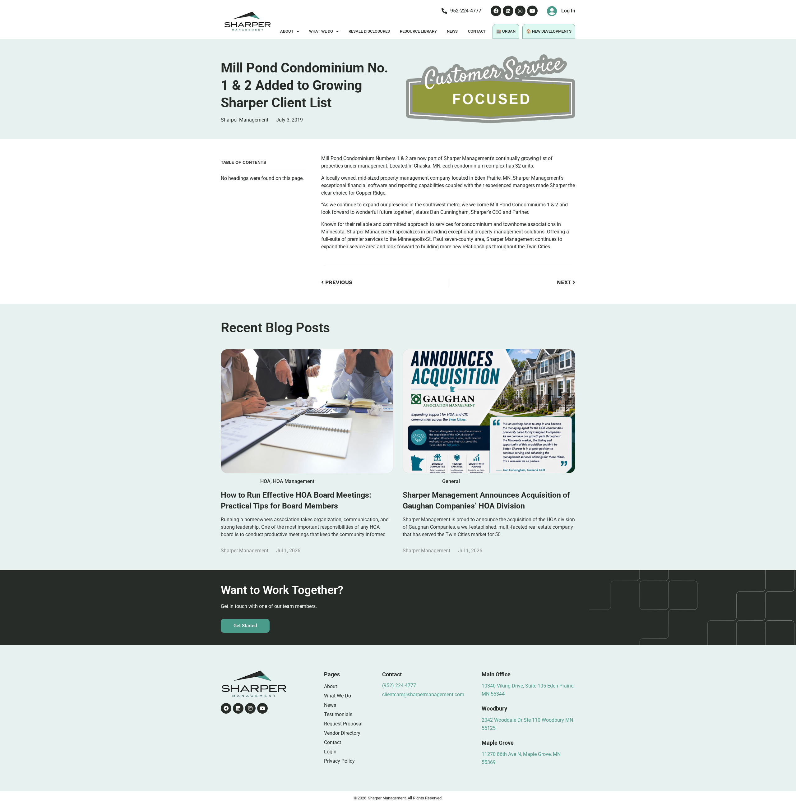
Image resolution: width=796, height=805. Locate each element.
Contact (477, 31)
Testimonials (338, 714)
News (452, 31)
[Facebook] (496, 11)
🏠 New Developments (549, 31)
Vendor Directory (342, 733)
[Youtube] (532, 11)
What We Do (321, 31)
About (287, 31)
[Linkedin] (508, 11)
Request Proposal (343, 724)
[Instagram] (520, 11)
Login (330, 752)
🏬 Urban (506, 31)
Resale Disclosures (369, 31)
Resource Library (418, 31)
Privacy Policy (339, 761)
